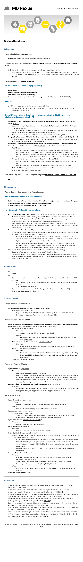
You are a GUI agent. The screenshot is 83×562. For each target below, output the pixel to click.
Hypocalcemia (26, 400)
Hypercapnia (25, 369)
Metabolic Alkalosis (45, 342)
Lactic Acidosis (27, 81)
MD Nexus (22, 8)
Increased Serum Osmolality (32, 420)
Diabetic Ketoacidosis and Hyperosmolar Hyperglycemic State (36, 326)
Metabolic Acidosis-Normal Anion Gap (60, 175)
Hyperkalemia (25, 54)
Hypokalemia (28, 328)
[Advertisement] (41, 547)
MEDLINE (67, 97)
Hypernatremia (27, 411)
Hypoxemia (56, 384)
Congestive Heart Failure (41, 308)
